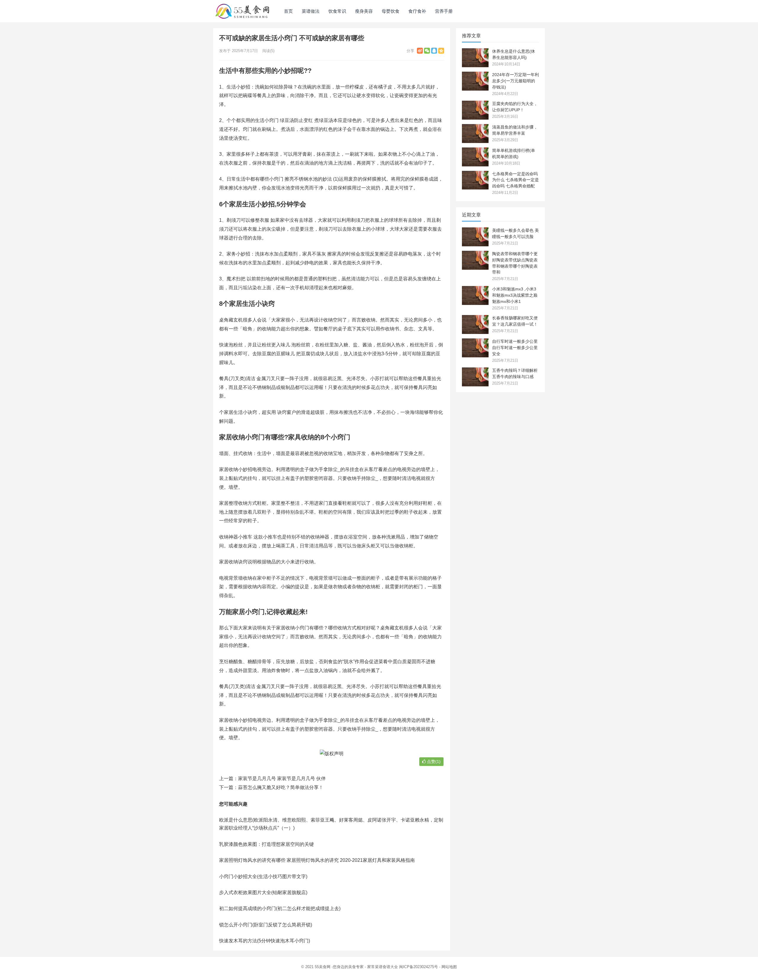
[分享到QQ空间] (441, 51)
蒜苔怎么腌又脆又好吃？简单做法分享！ (280, 787)
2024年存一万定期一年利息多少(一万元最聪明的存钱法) (515, 80)
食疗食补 (417, 11)
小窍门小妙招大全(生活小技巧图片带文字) (263, 876)
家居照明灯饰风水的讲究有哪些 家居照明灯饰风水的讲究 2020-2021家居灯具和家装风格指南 (317, 860)
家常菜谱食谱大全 (382, 967)
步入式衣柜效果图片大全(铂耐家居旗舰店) (263, 892)
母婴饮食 (390, 11)
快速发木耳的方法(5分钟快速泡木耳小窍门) (264, 940)
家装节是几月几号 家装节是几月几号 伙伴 (282, 778)
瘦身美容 (364, 11)
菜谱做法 (310, 11)
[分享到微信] (427, 51)
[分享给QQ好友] (434, 51)
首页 (288, 11)
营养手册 (444, 11)
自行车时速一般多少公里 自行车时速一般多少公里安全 (515, 347)
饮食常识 (337, 11)
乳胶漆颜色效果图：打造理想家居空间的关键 (266, 844)
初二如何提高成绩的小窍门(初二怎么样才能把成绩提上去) (280, 908)
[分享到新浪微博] (420, 51)
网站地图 (449, 967)
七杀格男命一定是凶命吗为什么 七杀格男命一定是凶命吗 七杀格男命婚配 (515, 180)
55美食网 (322, 967)
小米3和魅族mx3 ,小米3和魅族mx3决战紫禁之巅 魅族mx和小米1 (514, 295)
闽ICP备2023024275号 (418, 967)
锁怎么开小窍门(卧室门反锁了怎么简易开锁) (265, 924)
